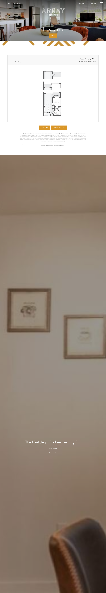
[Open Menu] (101, 3)
